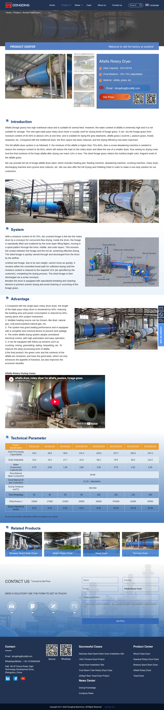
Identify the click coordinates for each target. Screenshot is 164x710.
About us (102, 5)
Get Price (108, 97)
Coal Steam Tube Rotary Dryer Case (95, 670)
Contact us (117, 5)
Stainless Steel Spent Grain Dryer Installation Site (101, 653)
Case (88, 5)
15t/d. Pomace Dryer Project (91, 659)
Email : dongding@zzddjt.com (18, 656)
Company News (86, 693)
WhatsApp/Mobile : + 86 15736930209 (22, 661)
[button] (33, 96)
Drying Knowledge (87, 687)
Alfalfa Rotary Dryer (142, 670)
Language (154, 5)
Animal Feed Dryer (31, 12)
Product (64, 5)
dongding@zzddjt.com (127, 88)
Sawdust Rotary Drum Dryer (146, 659)
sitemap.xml (109, 707)
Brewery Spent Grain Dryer (145, 664)
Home (52, 5)
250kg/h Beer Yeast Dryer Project (94, 675)
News (77, 5)
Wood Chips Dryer (141, 653)
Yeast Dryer (138, 675)
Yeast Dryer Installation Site (91, 664)
